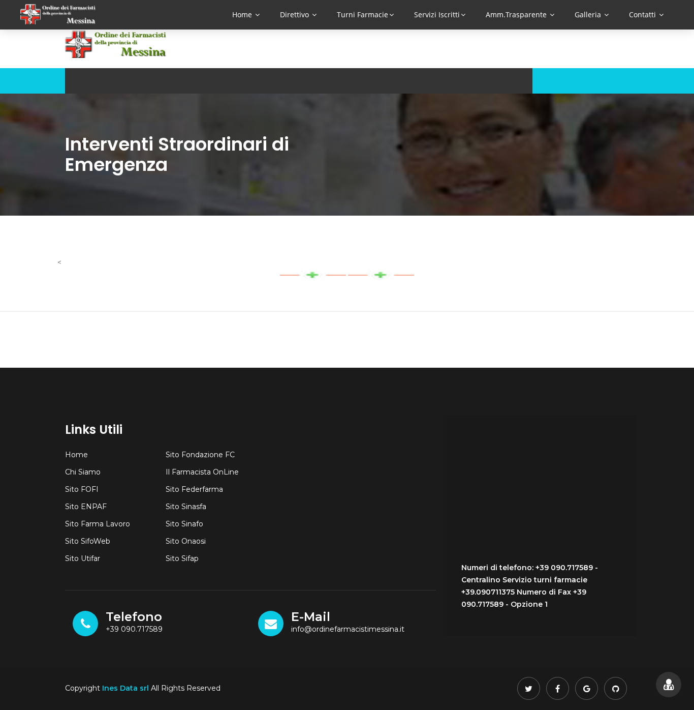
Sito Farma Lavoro (97, 523)
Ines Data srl (125, 688)
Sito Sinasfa (186, 506)
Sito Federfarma (194, 489)
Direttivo (295, 14)
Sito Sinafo (184, 523)
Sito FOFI (82, 489)
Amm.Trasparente (517, 14)
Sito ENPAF (86, 506)
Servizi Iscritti (437, 14)
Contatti (643, 14)
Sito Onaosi (186, 541)
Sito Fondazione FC (200, 454)
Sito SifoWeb (87, 541)
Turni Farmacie (362, 14)
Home (243, 14)
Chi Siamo (83, 472)
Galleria (589, 14)
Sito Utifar (82, 558)
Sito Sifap (182, 558)
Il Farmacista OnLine (202, 472)
